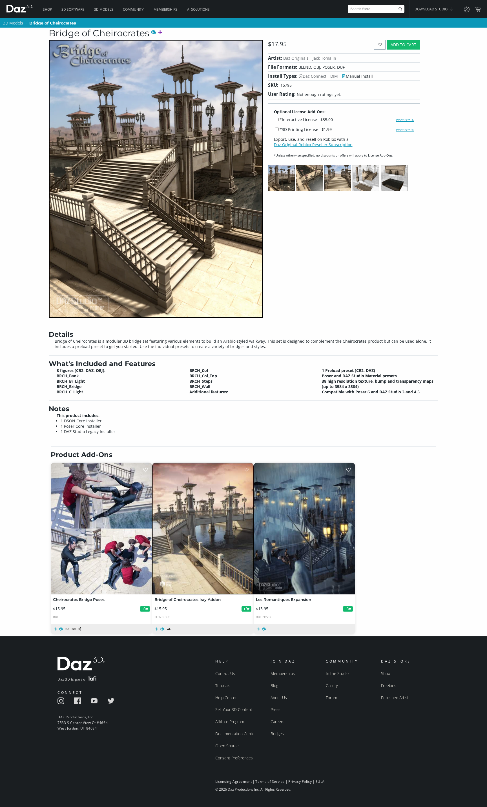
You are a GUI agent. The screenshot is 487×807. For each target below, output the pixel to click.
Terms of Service (270, 781)
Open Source (227, 745)
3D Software (72, 9)
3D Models (103, 9)
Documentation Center (235, 733)
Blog (274, 685)
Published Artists (396, 697)
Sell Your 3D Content (233, 709)
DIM (334, 76)
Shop (47, 9)
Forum (331, 697)
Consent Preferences (234, 758)
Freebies (388, 685)
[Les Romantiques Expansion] (304, 528)
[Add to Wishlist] (380, 45)
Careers (277, 721)
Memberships (165, 9)
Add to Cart (403, 44)
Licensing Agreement (233, 781)
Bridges (277, 733)
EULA (319, 781)
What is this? (405, 120)
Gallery (332, 685)
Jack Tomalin (324, 58)
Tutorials (222, 685)
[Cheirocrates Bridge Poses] (101, 528)
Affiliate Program (229, 721)
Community (133, 9)
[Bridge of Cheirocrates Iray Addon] (203, 528)
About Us (279, 697)
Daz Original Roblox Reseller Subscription (313, 144)
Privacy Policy (300, 781)
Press (275, 709)
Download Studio (431, 9)
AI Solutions (198, 9)
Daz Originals (296, 58)
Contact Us (225, 673)
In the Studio (337, 673)
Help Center (226, 697)
